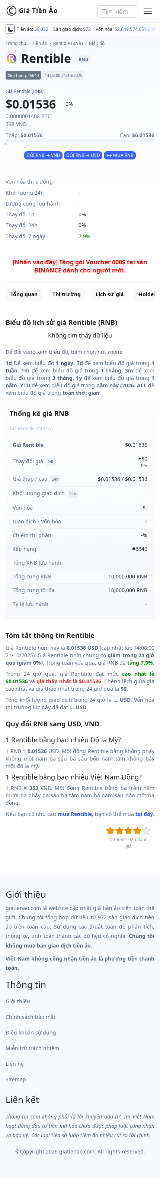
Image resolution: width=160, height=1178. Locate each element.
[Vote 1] (110, 830)
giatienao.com (77, 1151)
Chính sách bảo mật (30, 1016)
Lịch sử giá (110, 294)
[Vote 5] (146, 830)
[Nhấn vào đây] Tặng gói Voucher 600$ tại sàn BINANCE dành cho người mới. (80, 266)
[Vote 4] (137, 830)
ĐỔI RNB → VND (43, 155)
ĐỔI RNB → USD (83, 155)
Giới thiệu (18, 1001)
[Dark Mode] (10, 29)
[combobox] (117, 11)
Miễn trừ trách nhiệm (32, 1048)
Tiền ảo (39, 43)
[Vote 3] (128, 830)
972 (87, 29)
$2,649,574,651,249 (135, 29)
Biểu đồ (97, 43)
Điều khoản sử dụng (31, 1032)
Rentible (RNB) (68, 43)
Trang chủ (16, 43)
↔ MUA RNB (120, 155)
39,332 (41, 29)
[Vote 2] (119, 830)
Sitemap (16, 1079)
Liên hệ (15, 1063)
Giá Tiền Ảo (32, 11)
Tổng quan (24, 294)
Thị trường (66, 294)
